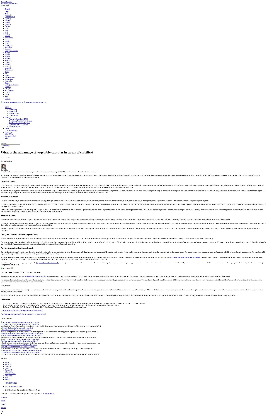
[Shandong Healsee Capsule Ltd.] (24, 102)
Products (8, 117)
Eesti (6, 28)
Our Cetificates (14, 113)
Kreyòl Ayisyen (10, 77)
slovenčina (8, 47)
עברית (7, 39)
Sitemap (7, 379)
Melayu (7, 34)
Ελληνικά (8, 89)
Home (7, 106)
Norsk (7, 94)
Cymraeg (8, 18)
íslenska (7, 64)
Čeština (7, 26)
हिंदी (6, 73)
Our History (13, 110)
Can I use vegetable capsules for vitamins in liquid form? (19, 341)
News (7, 128)
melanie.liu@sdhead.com (9, 3)
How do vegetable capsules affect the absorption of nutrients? (21, 335)
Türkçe (7, 53)
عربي (7, 11)
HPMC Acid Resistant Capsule (19, 123)
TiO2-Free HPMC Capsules (18, 125)
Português (8, 81)
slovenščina (9, 38)
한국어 (7, 22)
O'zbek (7, 62)
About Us (8, 108)
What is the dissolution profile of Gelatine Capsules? (18, 347)
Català (7, 83)
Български (8, 45)
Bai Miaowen (9, 90)
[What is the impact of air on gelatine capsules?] (17, 328)
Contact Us (8, 132)
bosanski (8, 68)
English (7, 9)
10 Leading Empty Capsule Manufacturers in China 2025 (20, 324)
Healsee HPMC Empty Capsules (35, 276)
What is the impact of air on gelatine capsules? (16, 330)
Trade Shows (13, 115)
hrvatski (7, 20)
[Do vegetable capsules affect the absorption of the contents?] (21, 350)
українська (9, 79)
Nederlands (9, 70)
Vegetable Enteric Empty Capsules (47, 263)
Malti (6, 30)
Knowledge (13, 130)
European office (10, 136)
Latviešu (8, 24)
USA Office (9, 134)
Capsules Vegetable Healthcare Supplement (186, 257)
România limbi (10, 17)
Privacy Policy (49, 393)
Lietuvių (8, 99)
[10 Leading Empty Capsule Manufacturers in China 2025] (20, 322)
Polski (7, 43)
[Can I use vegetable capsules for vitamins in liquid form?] (20, 339)
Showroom (8, 376)
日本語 (7, 56)
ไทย (6, 97)
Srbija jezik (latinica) (12, 85)
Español (7, 41)
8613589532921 (6, 2)
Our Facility (13, 111)
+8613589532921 (11, 383)
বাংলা (6, 32)
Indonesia (8, 15)
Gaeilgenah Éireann (11, 51)
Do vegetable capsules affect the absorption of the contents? (20, 352)
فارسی (7, 92)
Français (8, 87)
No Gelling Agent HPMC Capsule (20, 121)
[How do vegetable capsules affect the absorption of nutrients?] (22, 333)
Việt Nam (8, 60)
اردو (6, 13)
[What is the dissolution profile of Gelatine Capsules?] (19, 345)
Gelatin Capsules (14, 126)
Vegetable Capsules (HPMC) (18, 119)
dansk (7, 72)
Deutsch (7, 49)
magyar (7, 54)
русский (8, 66)
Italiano (7, 36)
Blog (6, 138)
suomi (7, 75)
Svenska (8, 58)
